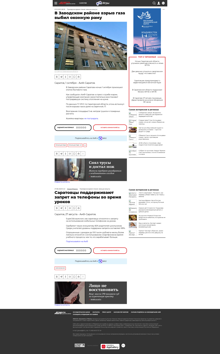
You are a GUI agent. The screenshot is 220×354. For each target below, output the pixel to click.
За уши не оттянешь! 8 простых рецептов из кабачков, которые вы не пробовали (152, 217)
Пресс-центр (106, 312)
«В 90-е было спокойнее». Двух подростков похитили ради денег (151, 144)
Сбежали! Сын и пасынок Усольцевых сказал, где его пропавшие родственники (152, 137)
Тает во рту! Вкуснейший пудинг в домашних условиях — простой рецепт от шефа (151, 129)
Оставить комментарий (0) (110, 127)
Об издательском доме (81, 312)
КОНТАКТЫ (96, 312)
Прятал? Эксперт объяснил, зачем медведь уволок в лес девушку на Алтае (151, 232)
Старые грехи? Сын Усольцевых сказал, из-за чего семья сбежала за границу (151, 122)
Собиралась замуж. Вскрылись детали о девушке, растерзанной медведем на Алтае (150, 114)
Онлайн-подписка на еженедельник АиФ (146, 312)
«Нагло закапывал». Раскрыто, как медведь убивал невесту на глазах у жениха (151, 194)
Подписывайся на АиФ (77, 241)
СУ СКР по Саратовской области (66, 71)
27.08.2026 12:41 (60, 189)
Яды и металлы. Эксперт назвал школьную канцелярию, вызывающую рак (150, 225)
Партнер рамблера (92, 345)
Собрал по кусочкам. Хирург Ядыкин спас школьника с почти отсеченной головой (152, 152)
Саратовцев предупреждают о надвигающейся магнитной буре (147, 82)
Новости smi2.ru (62, 182)
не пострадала (91, 118)
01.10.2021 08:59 (60, 9)
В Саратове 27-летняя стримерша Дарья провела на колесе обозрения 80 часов (147, 100)
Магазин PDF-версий (121, 312)
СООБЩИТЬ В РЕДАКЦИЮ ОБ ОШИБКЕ (85, 314)
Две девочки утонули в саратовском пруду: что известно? (147, 72)
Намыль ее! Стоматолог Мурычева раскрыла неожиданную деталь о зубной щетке (151, 210)
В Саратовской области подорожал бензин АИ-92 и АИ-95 (147, 91)
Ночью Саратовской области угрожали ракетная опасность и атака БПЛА (147, 63)
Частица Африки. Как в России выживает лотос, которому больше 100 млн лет (151, 202)
